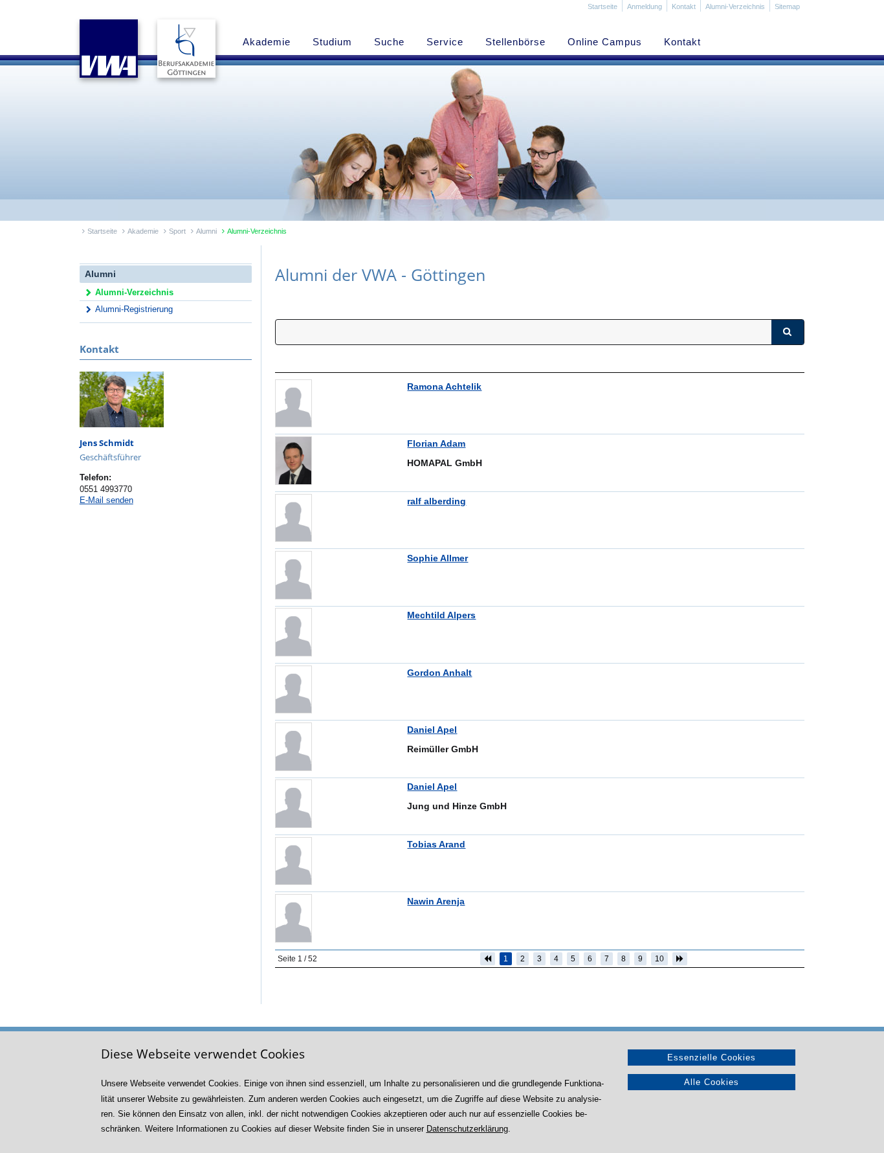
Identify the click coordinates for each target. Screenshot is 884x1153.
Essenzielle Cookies (711, 1057)
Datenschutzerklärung (467, 1129)
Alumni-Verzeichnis (735, 6)
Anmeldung (644, 6)
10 (659, 958)
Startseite (602, 6)
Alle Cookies (711, 1082)
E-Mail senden (106, 500)
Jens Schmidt (107, 443)
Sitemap (787, 6)
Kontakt (684, 6)
